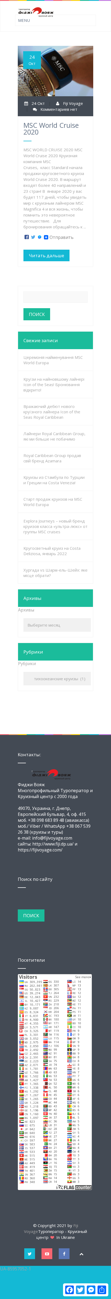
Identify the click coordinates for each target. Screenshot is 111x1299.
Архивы (26, 610)
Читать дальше (46, 255)
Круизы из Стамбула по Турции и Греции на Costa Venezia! (54, 480)
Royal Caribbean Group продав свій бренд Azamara (52, 458)
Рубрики (27, 663)
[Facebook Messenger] (39, 237)
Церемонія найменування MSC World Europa (53, 360)
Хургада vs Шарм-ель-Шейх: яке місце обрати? (55, 572)
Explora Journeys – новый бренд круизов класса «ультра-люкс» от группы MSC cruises (55, 526)
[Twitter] (33, 237)
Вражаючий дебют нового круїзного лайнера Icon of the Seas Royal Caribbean (51, 412)
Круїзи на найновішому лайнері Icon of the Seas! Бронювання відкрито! (53, 384)
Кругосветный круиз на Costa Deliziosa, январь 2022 (52, 550)
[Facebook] (26, 237)
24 (32, 60)
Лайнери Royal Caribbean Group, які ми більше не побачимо (54, 436)
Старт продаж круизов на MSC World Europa (52, 501)
